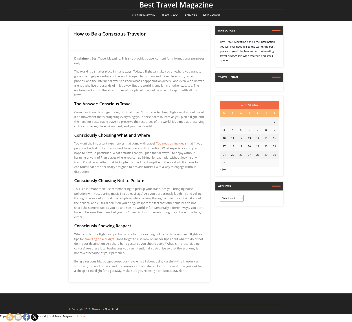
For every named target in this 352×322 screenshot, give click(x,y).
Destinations (211, 15)
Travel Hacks (170, 15)
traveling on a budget (99, 239)
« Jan (223, 169)
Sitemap (81, 316)
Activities (191, 15)
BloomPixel (111, 309)
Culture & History (143, 15)
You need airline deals (171, 143)
